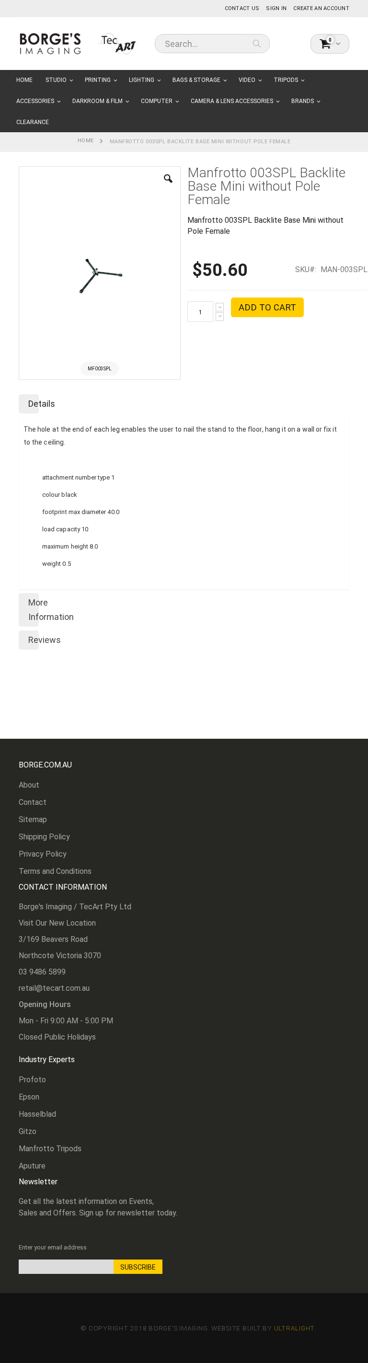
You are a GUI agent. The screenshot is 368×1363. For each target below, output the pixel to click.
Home (86, 140)
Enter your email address (53, 1247)
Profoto (32, 1079)
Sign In (276, 8)
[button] (168, 186)
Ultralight (294, 1328)
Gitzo (27, 1131)
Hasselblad (37, 1114)
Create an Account (321, 8)
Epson (29, 1096)
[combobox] (212, 43)
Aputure (32, 1165)
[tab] (184, 401)
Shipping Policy (44, 836)
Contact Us (242, 8)
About (29, 785)
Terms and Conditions (55, 871)
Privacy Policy (43, 854)
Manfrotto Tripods (50, 1148)
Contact (32, 802)
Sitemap (33, 819)
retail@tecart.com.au (54, 988)
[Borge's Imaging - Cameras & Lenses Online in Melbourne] (78, 43)
